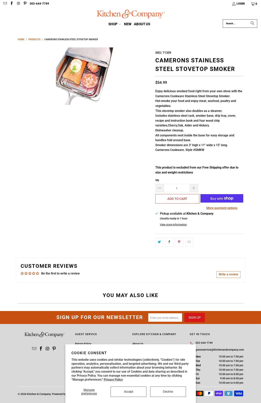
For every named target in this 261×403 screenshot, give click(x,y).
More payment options (221, 208)
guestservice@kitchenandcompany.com (219, 349)
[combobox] (240, 23)
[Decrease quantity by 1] (159, 188)
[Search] (252, 23)
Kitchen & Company (39, 394)
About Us (137, 343)
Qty (157, 180)
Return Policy (83, 343)
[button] (254, 4)
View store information (173, 224)
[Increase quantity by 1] (194, 188)
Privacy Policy (113, 379)
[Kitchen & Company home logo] (131, 14)
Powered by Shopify (64, 394)
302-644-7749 (39, 3)
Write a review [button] (228, 274)
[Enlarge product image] (85, 76)
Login (241, 3)
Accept (128, 391)
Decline (168, 391)
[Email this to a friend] (189, 242)
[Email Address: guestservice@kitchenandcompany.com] (5, 4)
